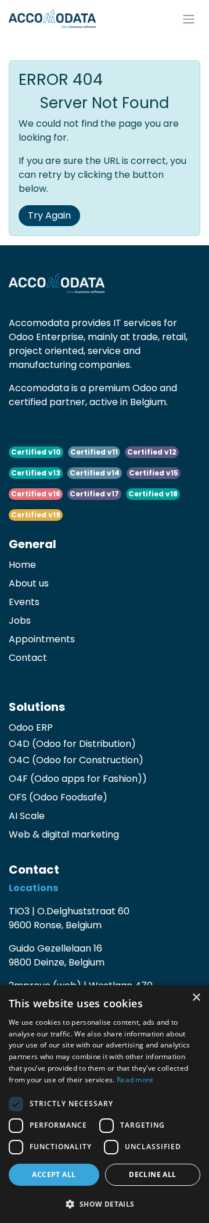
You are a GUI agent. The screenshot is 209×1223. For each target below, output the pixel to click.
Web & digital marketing (64, 834)
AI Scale (27, 816)
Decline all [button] (152, 1174)
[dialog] (104, 1104)
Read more (135, 1080)
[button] (104, 1204)
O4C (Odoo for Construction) (76, 760)
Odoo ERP (31, 727)
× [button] (196, 997)
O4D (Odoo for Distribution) (72, 743)
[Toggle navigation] (188, 18)
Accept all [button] (53, 1174)
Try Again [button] (49, 215)
